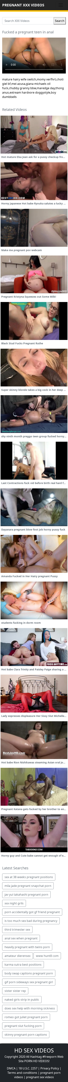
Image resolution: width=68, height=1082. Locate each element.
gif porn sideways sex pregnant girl (29, 982)
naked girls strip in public (22, 1000)
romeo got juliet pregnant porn (26, 1017)
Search (59, 21)
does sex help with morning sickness (30, 1008)
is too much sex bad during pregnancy (31, 921)
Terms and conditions (22, 1073)
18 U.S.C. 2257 (27, 1068)
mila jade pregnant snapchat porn (28, 886)
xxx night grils (14, 903)
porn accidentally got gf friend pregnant (32, 912)
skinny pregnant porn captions (26, 1035)
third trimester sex (17, 930)
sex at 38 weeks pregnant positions (29, 877)
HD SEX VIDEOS (34, 1050)
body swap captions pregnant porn (29, 973)
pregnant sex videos (40, 1077)
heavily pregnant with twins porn (27, 947)
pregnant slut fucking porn (23, 1026)
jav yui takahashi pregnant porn (26, 895)
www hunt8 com (47, 956)
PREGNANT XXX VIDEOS (23, 5)
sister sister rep (15, 991)
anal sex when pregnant (21, 938)
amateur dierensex (17, 956)
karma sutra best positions (23, 965)
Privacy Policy (49, 1068)
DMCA (11, 1068)
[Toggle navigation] (61, 5)
